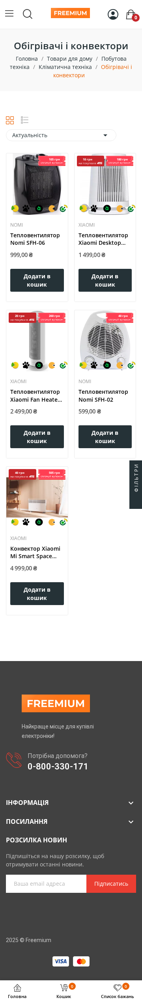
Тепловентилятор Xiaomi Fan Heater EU (35, 395)
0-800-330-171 (58, 766)
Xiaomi (86, 225)
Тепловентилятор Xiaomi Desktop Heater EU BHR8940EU (103, 239)
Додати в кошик (37, 280)
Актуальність (61, 135)
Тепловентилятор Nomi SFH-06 (35, 239)
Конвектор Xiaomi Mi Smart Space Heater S (35, 552)
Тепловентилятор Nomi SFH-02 (103, 395)
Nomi (16, 225)
